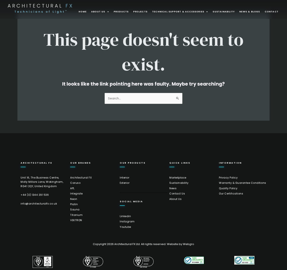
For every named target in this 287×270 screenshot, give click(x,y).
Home (83, 11)
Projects (140, 11)
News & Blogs (249, 11)
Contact (271, 11)
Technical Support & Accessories (178, 11)
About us (98, 11)
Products (121, 11)
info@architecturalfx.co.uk (39, 203)
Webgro (188, 244)
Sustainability (224, 11)
